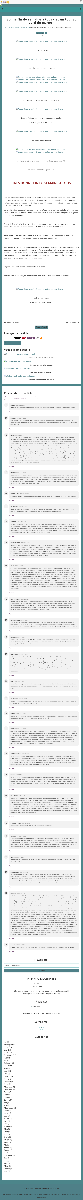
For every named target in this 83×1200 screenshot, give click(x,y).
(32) (9, 1045)
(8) (9, 1087)
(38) (7, 1042)
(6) (7, 1121)
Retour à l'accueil (41, 327)
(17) (10, 1055)
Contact (40, 1194)
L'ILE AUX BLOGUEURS (12, 28)
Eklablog (56, 1188)
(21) (8, 1053)
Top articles (33, 1194)
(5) (7, 1142)
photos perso (25, 28)
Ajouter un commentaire (20, 398)
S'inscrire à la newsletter (12, 343)
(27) (7, 1050)
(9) (7, 1074)
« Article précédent (11, 322)
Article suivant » (72, 322)
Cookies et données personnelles (69, 1194)
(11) (8, 1066)
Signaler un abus (48, 1194)
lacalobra (39, 994)
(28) (8, 1047)
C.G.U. (57, 1194)
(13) (8, 1061)
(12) (9, 1063)
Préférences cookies (41, 1197)
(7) (9, 1097)
